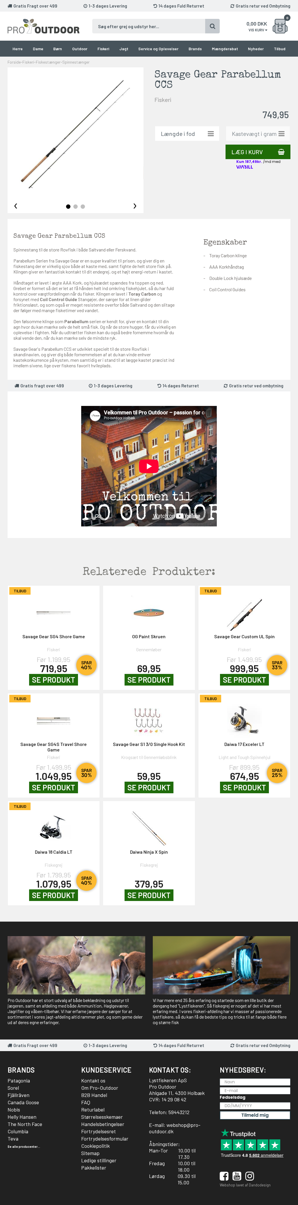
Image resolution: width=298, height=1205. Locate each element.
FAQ (85, 1102)
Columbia (18, 1131)
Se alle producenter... (24, 1146)
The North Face (25, 1124)
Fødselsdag (232, 1097)
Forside (14, 62)
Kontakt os (93, 1080)
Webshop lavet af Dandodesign (245, 1185)
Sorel (13, 1087)
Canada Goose (23, 1102)
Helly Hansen (22, 1117)
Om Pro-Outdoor (99, 1087)
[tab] (68, 206)
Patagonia (19, 1080)
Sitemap (90, 1153)
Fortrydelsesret (98, 1131)
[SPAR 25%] (244, 718)
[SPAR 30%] (53, 718)
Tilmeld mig (255, 1115)
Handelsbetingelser (102, 1124)
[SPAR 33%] (244, 610)
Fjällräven (18, 1095)
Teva (13, 1138)
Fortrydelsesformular (104, 1138)
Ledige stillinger (98, 1160)
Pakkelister (93, 1167)
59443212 (178, 1112)
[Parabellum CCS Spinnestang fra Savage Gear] (75, 135)
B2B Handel (94, 1095)
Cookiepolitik (95, 1146)
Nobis (14, 1109)
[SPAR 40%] (53, 610)
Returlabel (92, 1109)
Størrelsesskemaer (102, 1117)
